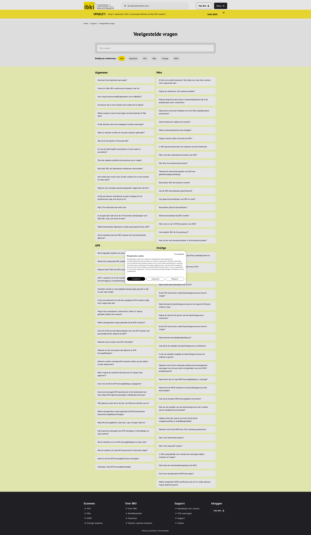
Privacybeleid (179, 254)
